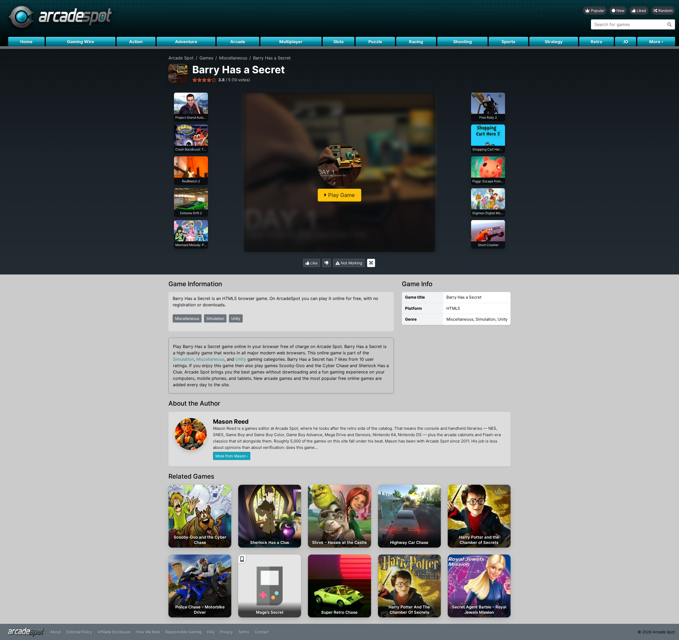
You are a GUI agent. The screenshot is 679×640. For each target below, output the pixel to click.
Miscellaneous (187, 318)
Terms (243, 632)
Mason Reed (231, 421)
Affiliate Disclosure (114, 632)
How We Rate (148, 632)
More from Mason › (231, 456)
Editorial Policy (79, 632)
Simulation (215, 318)
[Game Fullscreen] (371, 263)
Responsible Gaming (183, 632)
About (55, 632)
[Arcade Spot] (170, 18)
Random (665, 10)
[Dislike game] (326, 263)
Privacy (226, 632)
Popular (597, 10)
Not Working (351, 263)
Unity (235, 318)
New (619, 10)
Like (313, 263)
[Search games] (669, 24)
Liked (641, 10)
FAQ (211, 632)
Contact (262, 632)
